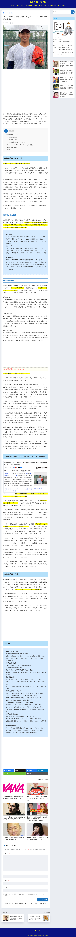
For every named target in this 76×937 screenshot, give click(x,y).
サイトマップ (61, 5)
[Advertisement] (25, 101)
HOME (12, 5)
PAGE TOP (73, 907)
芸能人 (46, 779)
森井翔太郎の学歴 (12, 137)
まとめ (7, 149)
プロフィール (20, 5)
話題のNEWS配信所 (38, 2)
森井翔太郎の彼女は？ (12, 147)
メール (6, 880)
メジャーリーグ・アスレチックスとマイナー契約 (19, 145)
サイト (5, 887)
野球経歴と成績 (12, 139)
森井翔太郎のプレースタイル (17, 142)
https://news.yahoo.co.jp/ (10, 493)
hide (11, 130)
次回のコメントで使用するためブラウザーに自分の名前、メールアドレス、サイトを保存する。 (26, 894)
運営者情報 (29, 5)
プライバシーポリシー (50, 5)
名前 (5, 873)
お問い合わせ (38, 5)
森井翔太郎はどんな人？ (12, 134)
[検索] (73, 12)
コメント (6, 853)
